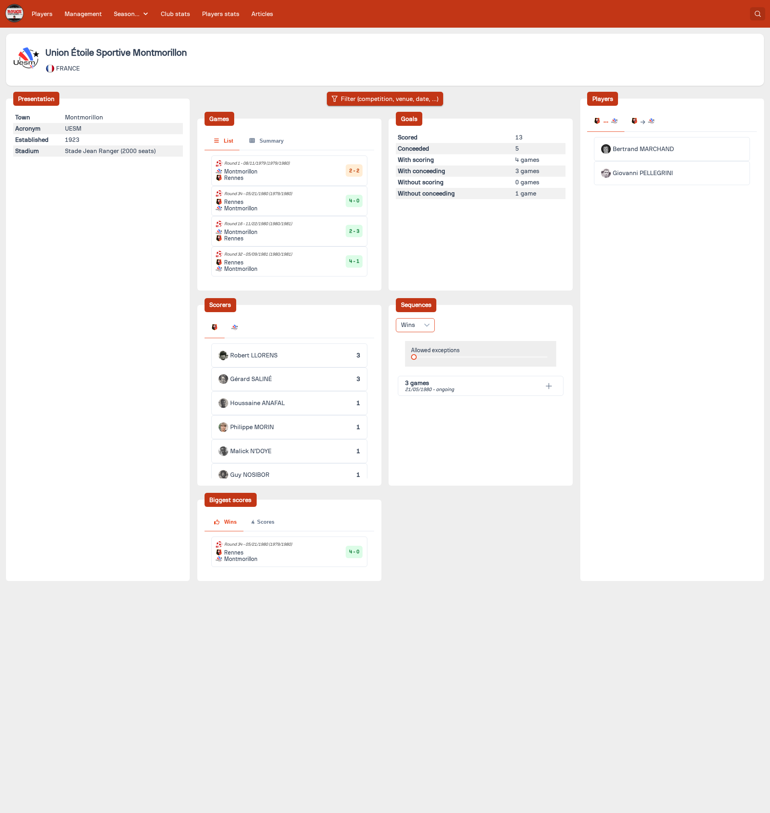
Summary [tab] (271, 141)
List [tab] (227, 141)
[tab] (215, 328)
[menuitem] (42, 13)
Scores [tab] (264, 522)
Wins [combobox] (408, 325)
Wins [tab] (230, 522)
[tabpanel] (289, 215)
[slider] (414, 357)
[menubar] (152, 13)
